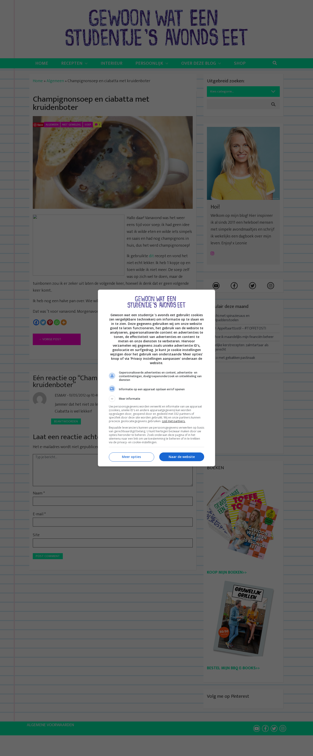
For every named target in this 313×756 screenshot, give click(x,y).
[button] (156, 399)
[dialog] (156, 378)
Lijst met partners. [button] (173, 421)
